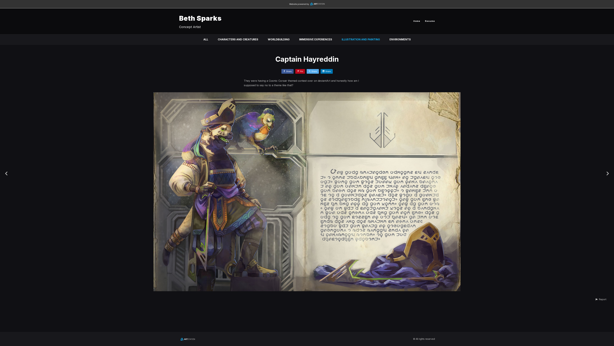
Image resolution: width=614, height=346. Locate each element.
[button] (601, 299)
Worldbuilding (279, 39)
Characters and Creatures (238, 39)
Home (416, 21)
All (205, 39)
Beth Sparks (200, 18)
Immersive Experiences (315, 39)
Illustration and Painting (361, 39)
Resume (430, 21)
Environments (400, 39)
